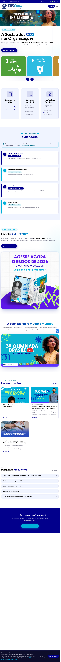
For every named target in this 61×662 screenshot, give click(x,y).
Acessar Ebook (9, 246)
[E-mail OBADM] (46, 1)
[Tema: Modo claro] (58, 1)
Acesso (52, 6)
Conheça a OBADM (8, 50)
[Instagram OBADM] (41, 1)
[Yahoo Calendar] (55, 162)
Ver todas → (55, 383)
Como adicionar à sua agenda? (27, 145)
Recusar (42, 656)
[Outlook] (55, 159)
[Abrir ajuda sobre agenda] (3, 144)
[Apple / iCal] (55, 157)
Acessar (9, 108)
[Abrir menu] (57, 6)
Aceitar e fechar (53, 656)
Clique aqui (38, 158)
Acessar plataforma (30, 526)
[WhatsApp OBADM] (43, 1)
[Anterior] (27, 79)
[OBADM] (11, 6)
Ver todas (54, 470)
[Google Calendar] (55, 154)
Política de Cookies (13, 659)
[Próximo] (32, 79)
